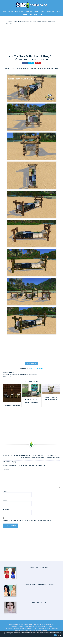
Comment (6, 470)
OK (55, 635)
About (59, 635)
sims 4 (35, 374)
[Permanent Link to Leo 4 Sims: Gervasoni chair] (12, 402)
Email (5, 500)
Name (5, 491)
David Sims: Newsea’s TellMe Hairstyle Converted (39, 584)
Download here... (31, 364)
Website (6, 509)
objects (31, 374)
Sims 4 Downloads (31, 5)
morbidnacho (21, 374)
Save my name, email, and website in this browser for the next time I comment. (27, 520)
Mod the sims (13, 374)
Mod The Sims (36, 368)
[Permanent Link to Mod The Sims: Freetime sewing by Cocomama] (31, 396)
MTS (26, 374)
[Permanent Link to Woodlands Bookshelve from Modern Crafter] (51, 394)
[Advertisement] (31, 40)
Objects (11, 372)
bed (7, 374)
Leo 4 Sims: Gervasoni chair (12, 405)
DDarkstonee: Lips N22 (39, 602)
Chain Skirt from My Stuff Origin (39, 567)
